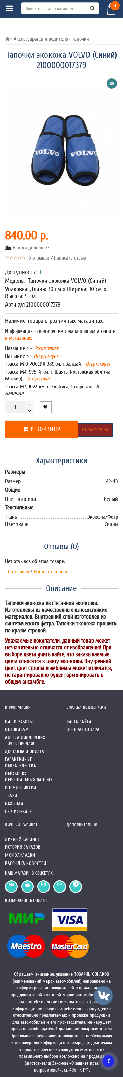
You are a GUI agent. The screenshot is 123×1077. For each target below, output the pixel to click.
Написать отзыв (70, 258)
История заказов (23, 847)
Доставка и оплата (24, 751)
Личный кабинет (22, 839)
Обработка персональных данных (28, 776)
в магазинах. (18, 338)
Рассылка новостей (25, 863)
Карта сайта (79, 721)
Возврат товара (83, 729)
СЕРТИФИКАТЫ (19, 811)
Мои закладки (20, 855)
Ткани (11, 795)
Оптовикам (17, 729)
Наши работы (19, 721)
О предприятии (20, 787)
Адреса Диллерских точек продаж (25, 740)
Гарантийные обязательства (20, 762)
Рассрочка (97, 429)
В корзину (44, 429)
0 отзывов (37, 258)
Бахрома (14, 803)
